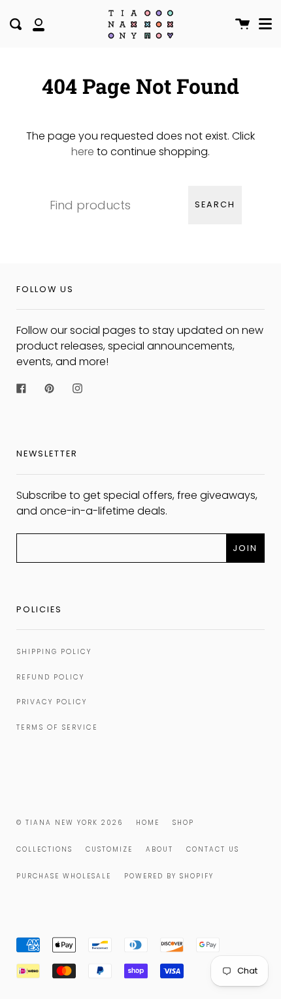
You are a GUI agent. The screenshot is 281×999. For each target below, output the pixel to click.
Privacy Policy (51, 702)
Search (215, 204)
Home (147, 823)
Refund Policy (50, 677)
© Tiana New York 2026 (69, 823)
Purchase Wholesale (63, 876)
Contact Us (212, 849)
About (159, 849)
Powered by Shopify (169, 876)
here (82, 151)
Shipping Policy (53, 652)
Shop (183, 823)
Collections (44, 849)
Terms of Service (57, 727)
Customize (109, 849)
